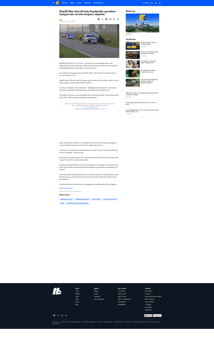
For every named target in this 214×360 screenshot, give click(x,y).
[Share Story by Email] (114, 19)
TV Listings (148, 304)
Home (77, 291)
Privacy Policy (55, 321)
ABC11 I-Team (122, 296)
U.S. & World (121, 291)
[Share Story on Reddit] (106, 19)
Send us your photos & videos (153, 296)
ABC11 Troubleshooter (124, 299)
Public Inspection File (118, 321)
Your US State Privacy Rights (89, 321)
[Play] (142, 23)
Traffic (77, 296)
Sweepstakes (121, 304)
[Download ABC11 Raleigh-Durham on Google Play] (157, 315)
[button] (53, 3)
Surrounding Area (98, 3)
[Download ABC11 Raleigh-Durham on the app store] (148, 315)
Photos (77, 302)
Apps (76, 304)
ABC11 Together (149, 299)
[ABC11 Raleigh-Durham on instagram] (62, 315)
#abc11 (106, 105)
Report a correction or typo (65, 188)
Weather (77, 293)
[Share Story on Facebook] (98, 19)
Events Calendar (149, 302)
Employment (148, 310)
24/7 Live (64, 3)
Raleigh (72, 3)
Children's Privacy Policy (76, 321)
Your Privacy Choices (64, 321)
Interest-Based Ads (108, 321)
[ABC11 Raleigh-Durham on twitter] (58, 315)
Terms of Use (99, 321)
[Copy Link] (117, 19)
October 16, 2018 (100, 109)
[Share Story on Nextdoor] (110, 19)
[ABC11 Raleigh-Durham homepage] (58, 3)
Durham (79, 3)
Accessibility (148, 307)
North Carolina (122, 293)
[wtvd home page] (56, 291)
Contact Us (148, 293)
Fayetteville (87, 3)
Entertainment (122, 302)
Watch (77, 299)
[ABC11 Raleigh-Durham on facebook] (54, 315)
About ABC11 (149, 291)
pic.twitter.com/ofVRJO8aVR (89, 107)
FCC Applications (128, 321)
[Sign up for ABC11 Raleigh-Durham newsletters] (66, 315)
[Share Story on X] (102, 19)
